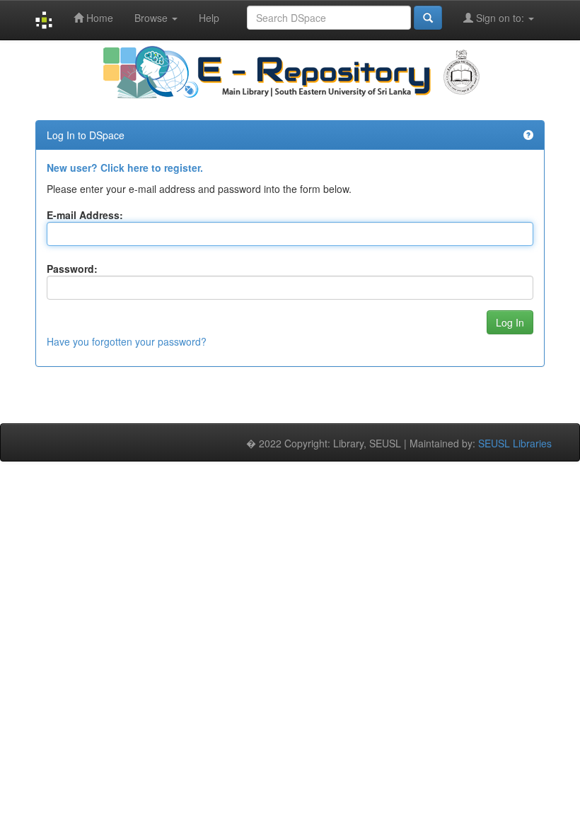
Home (98, 18)
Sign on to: (500, 18)
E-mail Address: (85, 215)
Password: (72, 269)
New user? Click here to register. (125, 167)
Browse (152, 18)
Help (209, 18)
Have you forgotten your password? (127, 341)
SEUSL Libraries (515, 443)
